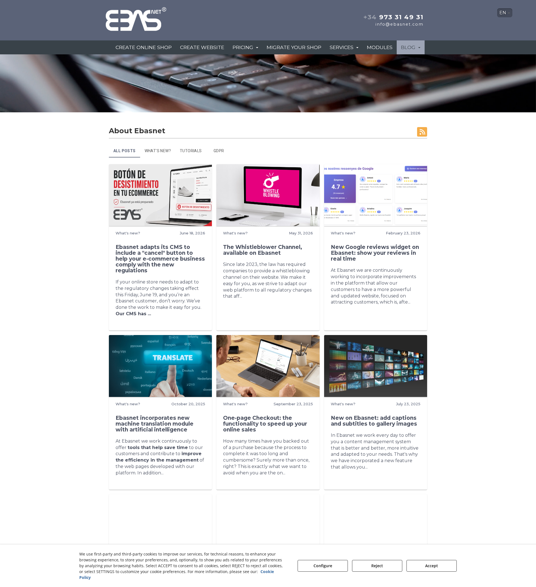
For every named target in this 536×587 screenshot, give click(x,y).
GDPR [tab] (219, 151)
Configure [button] (323, 565)
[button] (156, 17)
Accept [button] (431, 565)
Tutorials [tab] (191, 151)
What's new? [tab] (158, 151)
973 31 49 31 (393, 17)
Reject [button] (377, 565)
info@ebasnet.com (399, 24)
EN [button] (503, 12)
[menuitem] (504, 12)
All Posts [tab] (124, 151)
